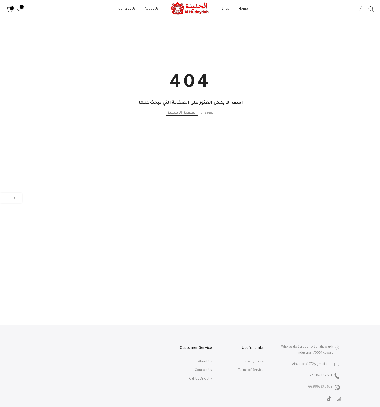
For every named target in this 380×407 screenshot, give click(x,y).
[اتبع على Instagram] (339, 399)
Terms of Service (251, 370)
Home (243, 9)
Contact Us (126, 9)
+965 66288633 (320, 387)
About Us (151, 9)
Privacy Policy (254, 362)
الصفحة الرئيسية (182, 113)
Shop (226, 9)
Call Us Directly (200, 379)
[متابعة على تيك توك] (329, 399)
